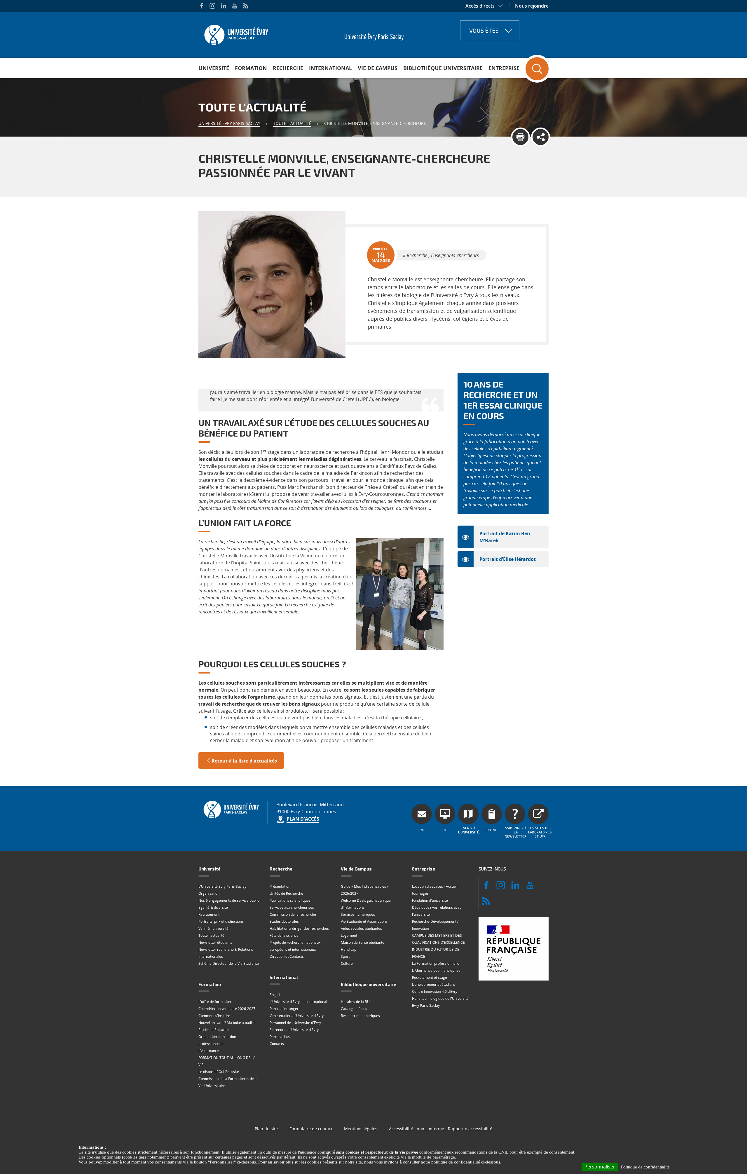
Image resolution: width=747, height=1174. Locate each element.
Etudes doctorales (284, 921)
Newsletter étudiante (215, 942)
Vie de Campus (377, 67)
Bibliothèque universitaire (443, 67)
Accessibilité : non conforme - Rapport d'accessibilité (440, 1128)
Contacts (277, 1043)
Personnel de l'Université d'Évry (295, 1022)
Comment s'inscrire (214, 1015)
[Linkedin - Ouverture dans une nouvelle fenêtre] (223, 6)
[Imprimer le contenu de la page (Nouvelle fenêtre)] (520, 137)
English (275, 994)
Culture (347, 963)
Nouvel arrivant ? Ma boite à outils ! (226, 1022)
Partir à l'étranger (284, 1008)
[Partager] (540, 137)
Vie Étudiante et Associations (364, 921)
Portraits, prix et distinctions (221, 921)
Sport (345, 956)
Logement (349, 935)
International (330, 67)
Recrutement (208, 914)
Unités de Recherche (286, 893)
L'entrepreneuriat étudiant (433, 984)
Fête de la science (284, 935)
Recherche (288, 67)
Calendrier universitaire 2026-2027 (226, 1008)
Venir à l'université (213, 928)
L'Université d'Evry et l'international (298, 1001)
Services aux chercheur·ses (292, 907)
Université (213, 67)
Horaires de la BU (355, 1001)
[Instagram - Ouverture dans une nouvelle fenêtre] (212, 6)
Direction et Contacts (287, 956)
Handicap (348, 949)
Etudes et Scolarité (213, 1029)
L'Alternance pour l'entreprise (436, 970)
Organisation (208, 893)
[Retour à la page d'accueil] (235, 33)
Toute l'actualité (292, 123)
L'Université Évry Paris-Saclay (222, 886)
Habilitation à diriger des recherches (299, 928)
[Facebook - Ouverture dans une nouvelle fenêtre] (201, 6)
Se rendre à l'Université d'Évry (294, 1029)
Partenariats (280, 1036)
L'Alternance (208, 1050)
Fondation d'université (430, 900)
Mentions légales (360, 1128)
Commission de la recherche (293, 914)
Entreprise (503, 67)
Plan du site (266, 1128)
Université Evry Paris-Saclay (229, 123)
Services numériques (358, 914)
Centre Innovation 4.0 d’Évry (434, 991)
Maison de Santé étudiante (362, 942)
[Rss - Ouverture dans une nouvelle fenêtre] (246, 6)
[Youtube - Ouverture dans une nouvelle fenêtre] (235, 6)
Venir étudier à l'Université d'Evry (297, 1015)
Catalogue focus (354, 1008)
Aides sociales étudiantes (361, 928)
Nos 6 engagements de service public (228, 900)
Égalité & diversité (213, 907)
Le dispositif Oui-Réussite (218, 1071)
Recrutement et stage (429, 977)
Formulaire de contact (310, 1128)
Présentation (280, 886)
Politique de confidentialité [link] (645, 1167)
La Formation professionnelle (435, 963)
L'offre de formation (214, 1001)
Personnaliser (599, 1166)
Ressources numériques (360, 1015)
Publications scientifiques (290, 900)
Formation (251, 67)
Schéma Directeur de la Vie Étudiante (228, 963)
